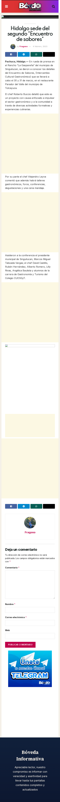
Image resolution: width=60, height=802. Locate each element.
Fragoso (24, 46)
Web (7, 630)
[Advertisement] (30, 144)
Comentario (12, 567)
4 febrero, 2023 (40, 46)
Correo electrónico (16, 617)
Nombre (10, 604)
